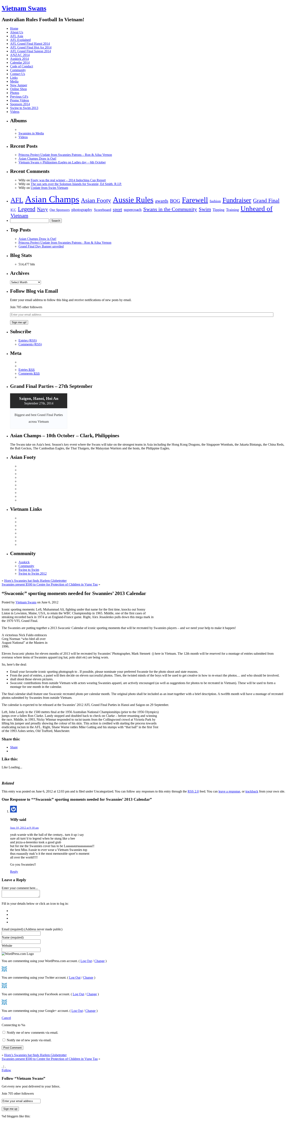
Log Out (86, 961)
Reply (14, 871)
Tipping (218, 210)
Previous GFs (19, 96)
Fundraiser (236, 200)
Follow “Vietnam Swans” (23, 1078)
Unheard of (257, 208)
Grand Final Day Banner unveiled (41, 246)
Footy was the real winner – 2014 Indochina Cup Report (68, 180)
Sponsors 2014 (20, 104)
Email (32, 929)
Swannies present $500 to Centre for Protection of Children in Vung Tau (50, 584)
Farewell (195, 200)
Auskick (24, 562)
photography (81, 209)
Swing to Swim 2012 (32, 573)
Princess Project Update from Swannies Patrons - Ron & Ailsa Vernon (64, 242)
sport (117, 209)
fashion (215, 201)
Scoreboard (102, 210)
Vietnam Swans (24, 8)
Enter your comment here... (20, 888)
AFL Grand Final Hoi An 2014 (30, 47)
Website (7, 945)
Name (13, 937)
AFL (17, 200)
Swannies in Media (31, 133)
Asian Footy (96, 200)
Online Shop (18, 89)
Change (99, 961)
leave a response (229, 791)
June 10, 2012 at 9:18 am (24, 827)
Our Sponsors (60, 210)
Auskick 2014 (19, 59)
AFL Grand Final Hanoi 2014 (30, 43)
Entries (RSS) (27, 340)
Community (18, 70)
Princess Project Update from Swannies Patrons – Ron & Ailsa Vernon (65, 155)
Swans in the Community (170, 209)
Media (14, 81)
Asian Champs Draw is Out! (37, 158)
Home (14, 28)
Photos (14, 93)
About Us (16, 32)
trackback (251, 791)
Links (14, 77)
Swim (205, 209)
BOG (175, 200)
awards (161, 200)
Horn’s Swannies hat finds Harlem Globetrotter (35, 580)
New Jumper (18, 85)
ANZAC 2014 (20, 55)
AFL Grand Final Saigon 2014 (30, 51)
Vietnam (19, 215)
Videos (14, 111)
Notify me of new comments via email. (32, 1032)
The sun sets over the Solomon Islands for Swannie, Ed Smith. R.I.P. (76, 184)
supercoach (133, 209)
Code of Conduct (21, 66)
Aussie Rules (133, 199)
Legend (26, 209)
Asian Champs (52, 199)
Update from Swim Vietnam (49, 188)
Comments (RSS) (30, 344)
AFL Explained (20, 40)
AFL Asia (16, 36)
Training (232, 210)
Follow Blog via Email (34, 291)
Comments (29, 373)
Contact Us (17, 74)
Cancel (6, 1018)
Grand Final (266, 200)
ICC (13, 210)
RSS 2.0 (193, 791)
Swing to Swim (28, 569)
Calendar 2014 (20, 62)
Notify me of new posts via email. (29, 1040)
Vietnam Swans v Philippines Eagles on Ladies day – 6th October (62, 162)
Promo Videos (19, 100)
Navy (42, 209)
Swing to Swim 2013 (24, 108)
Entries (26, 369)
